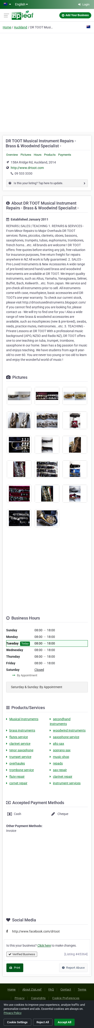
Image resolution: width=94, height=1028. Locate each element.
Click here (44, 945)
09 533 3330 (23, 173)
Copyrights (38, 998)
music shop (61, 757)
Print (16, 967)
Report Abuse (75, 967)
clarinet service (19, 743)
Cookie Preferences (65, 998)
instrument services (67, 783)
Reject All (43, 1022)
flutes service (18, 737)
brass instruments (22, 730)
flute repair (17, 776)
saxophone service (66, 737)
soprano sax (61, 750)
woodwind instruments (69, 730)
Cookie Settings (17, 1022)
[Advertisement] (47, 82)
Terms (82, 989)
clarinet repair (62, 776)
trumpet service (20, 757)
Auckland (20, 27)
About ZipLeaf (32, 989)
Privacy (20, 998)
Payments (64, 154)
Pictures (26, 154)
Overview (12, 154)
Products (50, 154)
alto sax (58, 743)
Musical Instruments (23, 719)
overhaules (17, 763)
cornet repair (18, 783)
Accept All (64, 1022)
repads (58, 763)
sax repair (60, 770)
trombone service (21, 770)
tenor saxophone (21, 750)
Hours (38, 154)
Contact (65, 989)
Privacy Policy (12, 1013)
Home (7, 27)
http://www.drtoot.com (27, 168)
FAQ (51, 989)
